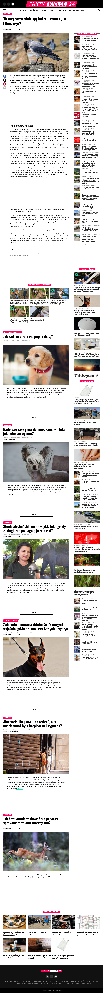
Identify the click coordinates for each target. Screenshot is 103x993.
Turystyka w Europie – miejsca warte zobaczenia (52, 983)
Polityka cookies (74, 981)
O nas (82, 10)
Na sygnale (43, 10)
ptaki (11, 255)
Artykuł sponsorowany (12, 342)
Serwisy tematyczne (74, 10)
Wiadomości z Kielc (33, 10)
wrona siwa (23, 255)
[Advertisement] (39, 109)
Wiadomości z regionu (38, 981)
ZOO (29, 255)
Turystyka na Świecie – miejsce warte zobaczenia (78, 983)
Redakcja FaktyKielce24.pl (13, 29)
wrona (16, 255)
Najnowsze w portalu (61, 10)
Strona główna (22, 10)
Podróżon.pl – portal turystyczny (89, 981)
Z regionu (50, 10)
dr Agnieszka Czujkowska (28, 254)
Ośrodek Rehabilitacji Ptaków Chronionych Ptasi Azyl (52, 254)
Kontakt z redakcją (63, 981)
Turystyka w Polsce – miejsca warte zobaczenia (26, 983)
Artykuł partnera (10, 439)
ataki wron (17, 254)
